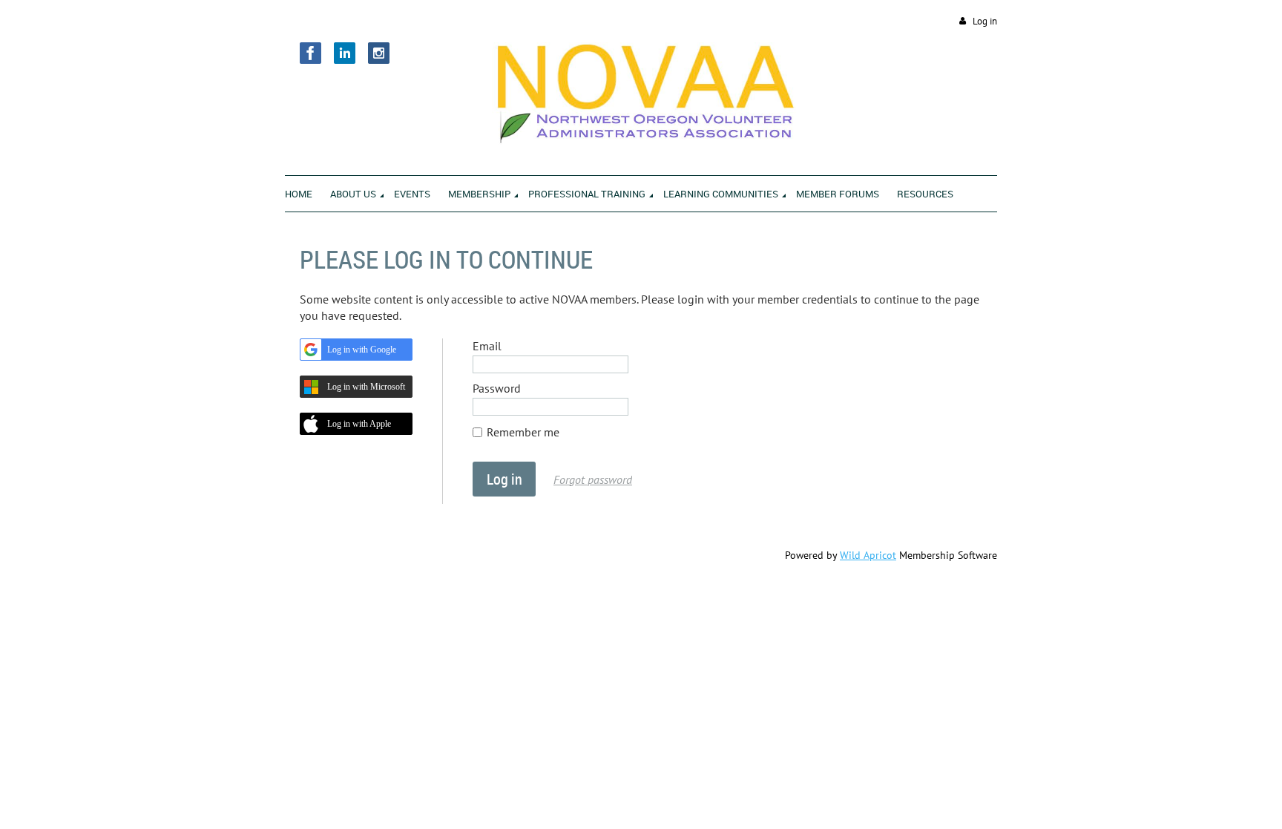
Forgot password (592, 479)
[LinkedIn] (344, 53)
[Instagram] (378, 53)
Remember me (523, 432)
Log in (985, 21)
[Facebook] (310, 53)
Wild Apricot (868, 555)
